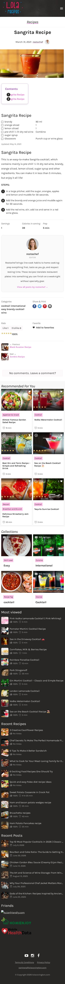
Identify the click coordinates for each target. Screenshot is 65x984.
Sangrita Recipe (15, 94)
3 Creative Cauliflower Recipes (26, 730)
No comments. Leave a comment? (32, 373)
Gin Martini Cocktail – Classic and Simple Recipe (36, 680)
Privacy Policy (43, 962)
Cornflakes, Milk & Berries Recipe (28, 649)
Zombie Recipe (17, 356)
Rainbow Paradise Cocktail (24, 659)
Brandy (11, 309)
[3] (16, 409)
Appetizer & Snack (11, 415)
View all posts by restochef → (32, 287)
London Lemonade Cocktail (24, 691)
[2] (48, 452)
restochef (38, 41)
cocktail (19, 309)
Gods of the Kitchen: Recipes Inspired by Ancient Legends (37, 893)
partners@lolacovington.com (32, 967)
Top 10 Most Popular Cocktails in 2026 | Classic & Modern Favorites (37, 841)
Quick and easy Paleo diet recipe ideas (30, 781)
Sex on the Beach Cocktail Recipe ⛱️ (30, 711)
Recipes (32, 22)
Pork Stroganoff (18, 670)
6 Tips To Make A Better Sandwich (28, 750)
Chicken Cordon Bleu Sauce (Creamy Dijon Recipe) (37, 862)
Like (5, 328)
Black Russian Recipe (20, 347)
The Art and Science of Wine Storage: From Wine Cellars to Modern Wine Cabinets (37, 872)
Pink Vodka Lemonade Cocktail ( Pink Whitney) (35, 618)
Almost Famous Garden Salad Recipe (14, 421)
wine (3, 312)
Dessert (6, 504)
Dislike (16, 328)
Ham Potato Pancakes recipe (25, 823)
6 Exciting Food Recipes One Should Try (31, 771)
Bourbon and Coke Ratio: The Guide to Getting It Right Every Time (37, 852)
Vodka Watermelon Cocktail (48, 419)
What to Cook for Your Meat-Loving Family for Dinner (37, 761)
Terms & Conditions (24, 962)
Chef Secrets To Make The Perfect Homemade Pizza (37, 740)
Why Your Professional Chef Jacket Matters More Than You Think (37, 883)
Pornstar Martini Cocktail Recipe (28, 628)
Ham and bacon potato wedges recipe (30, 802)
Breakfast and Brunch (12, 509)
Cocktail (5, 305)
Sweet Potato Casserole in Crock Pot (29, 792)
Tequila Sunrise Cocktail (46, 509)
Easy (3, 309)
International (18, 305)
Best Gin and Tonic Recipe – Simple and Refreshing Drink (16, 466)
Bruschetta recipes (20, 812)
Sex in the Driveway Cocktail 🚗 (27, 639)
